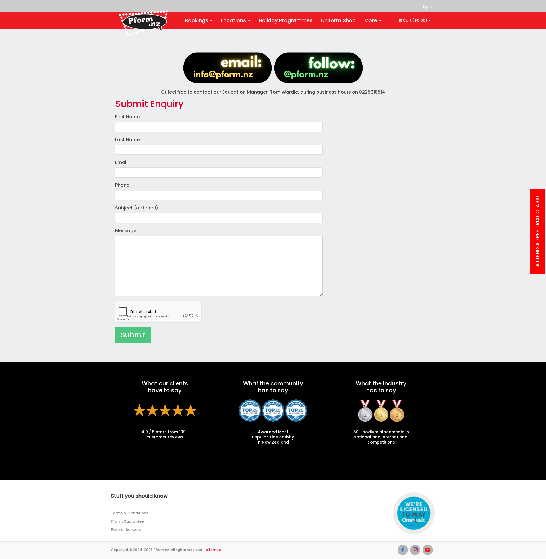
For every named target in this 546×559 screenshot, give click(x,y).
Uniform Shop (338, 20)
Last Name (127, 139)
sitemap (213, 549)
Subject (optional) (136, 208)
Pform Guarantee (127, 521)
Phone (122, 185)
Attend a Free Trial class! (537, 231)
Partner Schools (126, 529)
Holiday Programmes (286, 20)
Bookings (197, 20)
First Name (127, 117)
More (371, 20)
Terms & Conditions (129, 513)
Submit (133, 335)
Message (125, 230)
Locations (234, 20)
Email (121, 162)
